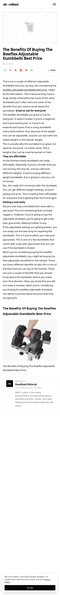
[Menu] (54, 4)
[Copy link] (31, 70)
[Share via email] (26, 70)
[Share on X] (15, 70)
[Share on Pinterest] (10, 70)
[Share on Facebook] (5, 70)
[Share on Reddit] (21, 70)
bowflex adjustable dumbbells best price (25, 89)
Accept (30, 587)
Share (53, 70)
